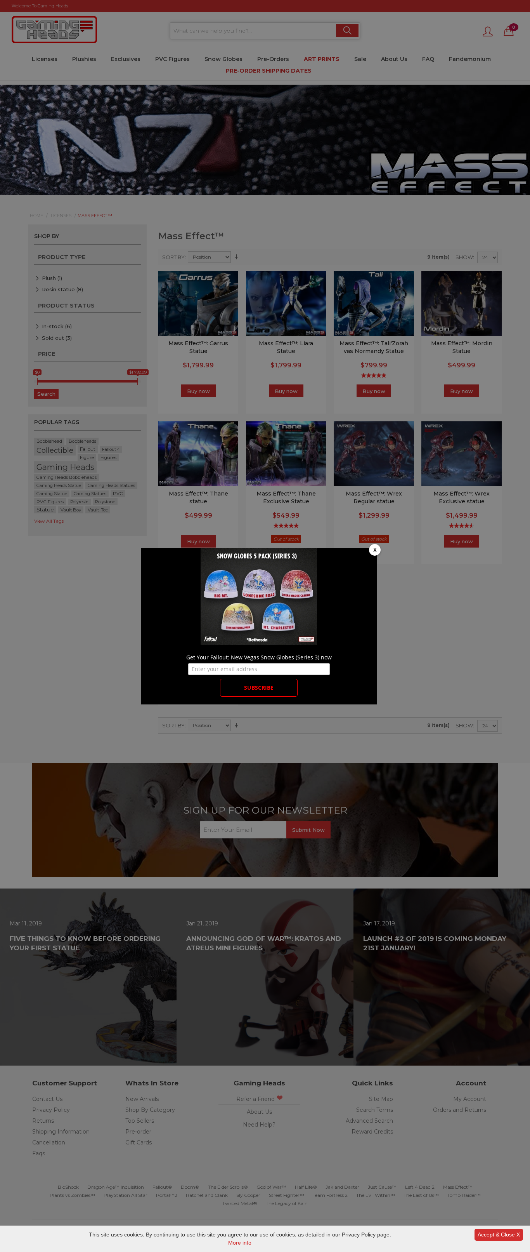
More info (239, 1243)
